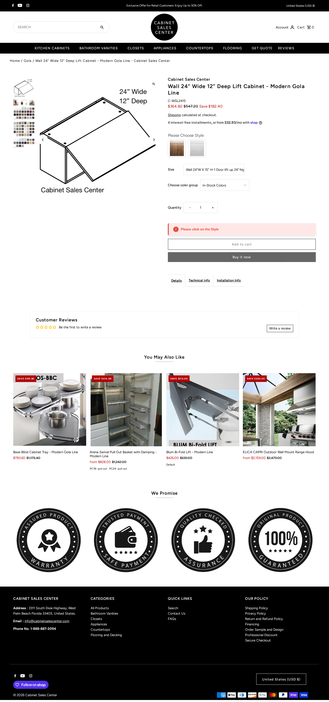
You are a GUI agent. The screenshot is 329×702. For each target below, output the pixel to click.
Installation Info (229, 280)
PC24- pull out (118, 468)
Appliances (99, 624)
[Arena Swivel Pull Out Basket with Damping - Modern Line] (126, 409)
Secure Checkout (258, 640)
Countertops (100, 630)
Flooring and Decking (106, 635)
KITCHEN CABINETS (52, 48)
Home (15, 61)
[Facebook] (12, 5)
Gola (28, 61)
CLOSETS (136, 48)
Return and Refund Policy (264, 619)
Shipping (174, 115)
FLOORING (232, 48)
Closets (96, 619)
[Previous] (43, 140)
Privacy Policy (255, 613)
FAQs (172, 619)
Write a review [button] (280, 328)
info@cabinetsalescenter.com (47, 621)
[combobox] (55, 27)
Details (176, 281)
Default (170, 464)
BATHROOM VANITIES (98, 48)
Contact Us (176, 613)
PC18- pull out (98, 468)
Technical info (199, 280)
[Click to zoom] (154, 84)
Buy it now (242, 257)
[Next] (154, 140)
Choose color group (183, 185)
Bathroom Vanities (104, 613)
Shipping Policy (256, 608)
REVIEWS (286, 48)
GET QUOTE (262, 48)
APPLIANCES (165, 48)
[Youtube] (19, 5)
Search (173, 608)
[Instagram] (27, 5)
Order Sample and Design (264, 630)
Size (171, 169)
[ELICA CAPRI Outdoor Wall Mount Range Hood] (279, 409)
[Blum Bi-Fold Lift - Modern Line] (202, 409)
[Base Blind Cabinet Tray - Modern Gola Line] (49, 409)
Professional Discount (261, 635)
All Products (100, 608)
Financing (252, 624)
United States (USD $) (300, 5)
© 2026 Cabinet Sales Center (35, 695)
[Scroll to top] (319, 690)
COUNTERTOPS (199, 48)
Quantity (174, 208)
